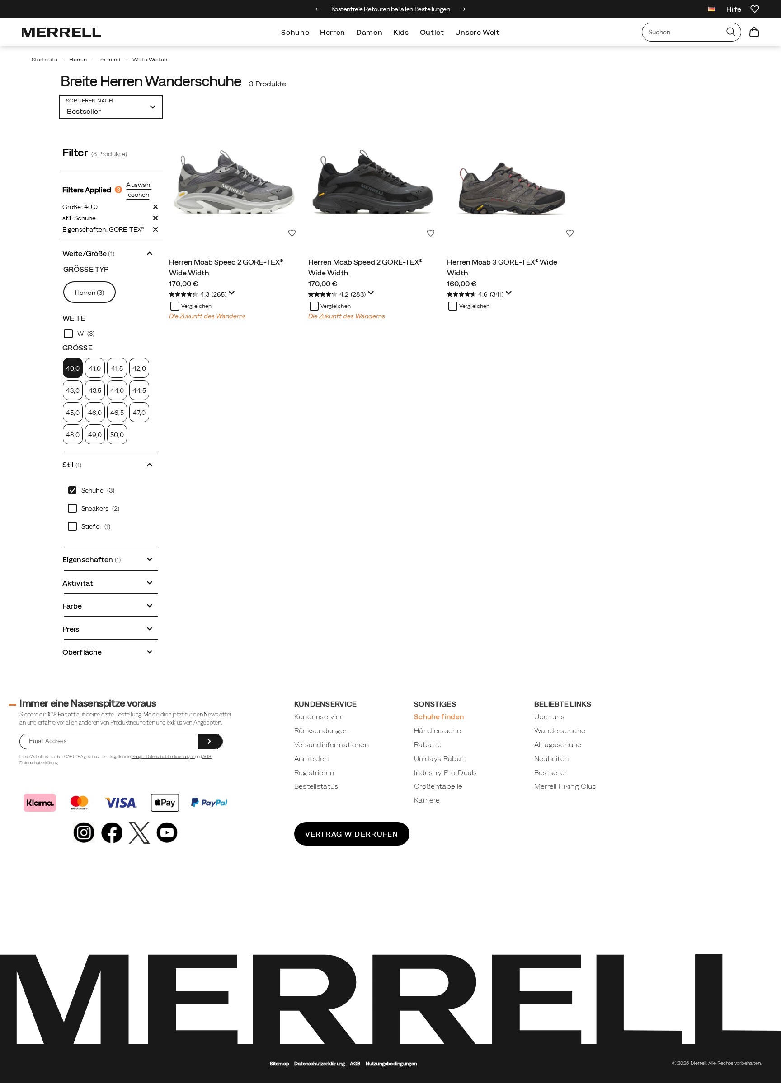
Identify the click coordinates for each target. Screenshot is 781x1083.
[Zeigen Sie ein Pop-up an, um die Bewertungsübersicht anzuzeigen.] (233, 295)
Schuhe (295, 32)
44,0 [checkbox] (117, 390)
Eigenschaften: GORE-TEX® (103, 229)
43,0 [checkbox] (72, 390)
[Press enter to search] (731, 32)
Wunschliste (292, 233)
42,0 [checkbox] (139, 368)
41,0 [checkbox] (95, 368)
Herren (332, 32)
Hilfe (733, 9)
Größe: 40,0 (80, 206)
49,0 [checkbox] (94, 434)
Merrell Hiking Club (565, 786)
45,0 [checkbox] (72, 412)
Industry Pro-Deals (445, 772)
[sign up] (210, 741)
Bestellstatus (316, 786)
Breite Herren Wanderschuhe (151, 81)
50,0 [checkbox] (116, 434)
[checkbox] (111, 333)
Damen (369, 32)
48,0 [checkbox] (73, 434)
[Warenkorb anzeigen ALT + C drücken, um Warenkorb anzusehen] (754, 32)
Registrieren (314, 772)
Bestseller (550, 772)
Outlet (432, 32)
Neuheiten (551, 758)
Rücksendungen (321, 730)
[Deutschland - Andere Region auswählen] (712, 10)
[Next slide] (463, 9)
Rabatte (428, 744)
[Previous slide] (317, 9)
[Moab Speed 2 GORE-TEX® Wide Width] (234, 176)
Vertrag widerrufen (352, 834)
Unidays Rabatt (440, 758)
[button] (111, 252)
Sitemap (280, 1063)
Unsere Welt (477, 32)
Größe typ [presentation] (85, 269)
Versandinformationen (331, 744)
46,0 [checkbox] (95, 412)
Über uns (549, 716)
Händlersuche (437, 730)
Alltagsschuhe (558, 744)
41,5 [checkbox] (116, 368)
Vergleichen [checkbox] (196, 306)
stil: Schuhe (79, 218)
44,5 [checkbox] (139, 390)
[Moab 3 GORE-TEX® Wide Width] (512, 176)
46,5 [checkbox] (116, 412)
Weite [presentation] (73, 318)
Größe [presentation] (77, 348)
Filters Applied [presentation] (91, 190)
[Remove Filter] (155, 206)
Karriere (427, 800)
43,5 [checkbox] (95, 390)
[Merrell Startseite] (61, 32)
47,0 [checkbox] (139, 412)
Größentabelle (438, 786)
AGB (207, 756)
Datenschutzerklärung (38, 762)
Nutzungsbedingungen (391, 1063)
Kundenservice (319, 716)
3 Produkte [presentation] (267, 83)
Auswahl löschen (138, 189)
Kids (401, 32)
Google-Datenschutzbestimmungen (163, 756)
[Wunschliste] (755, 9)
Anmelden (311, 758)
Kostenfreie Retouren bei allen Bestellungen (390, 9)
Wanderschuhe (560, 730)
